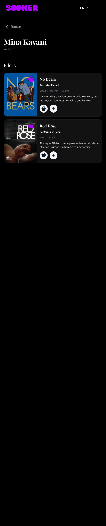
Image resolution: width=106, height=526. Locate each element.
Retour (16, 26)
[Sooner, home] (22, 8)
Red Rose (48, 125)
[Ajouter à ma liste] (53, 109)
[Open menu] (97, 8)
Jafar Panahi (51, 85)
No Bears (48, 79)
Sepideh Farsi (52, 131)
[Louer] (44, 109)
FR (82, 8)
